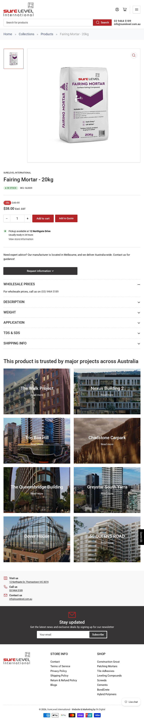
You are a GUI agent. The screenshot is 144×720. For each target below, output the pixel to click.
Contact (55, 661)
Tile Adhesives (105, 671)
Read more (37, 395)
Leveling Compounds (109, 675)
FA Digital (100, 709)
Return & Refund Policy (63, 680)
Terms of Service (60, 666)
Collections (26, 34)
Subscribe (98, 634)
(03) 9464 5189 (49, 291)
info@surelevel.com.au (20, 599)
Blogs (53, 685)
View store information (21, 239)
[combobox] (58, 22)
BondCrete (103, 689)
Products (47, 34)
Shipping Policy (59, 675)
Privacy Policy (58, 671)
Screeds (102, 680)
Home (8, 34)
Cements (102, 685)
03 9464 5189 (16, 590)
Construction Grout (108, 661)
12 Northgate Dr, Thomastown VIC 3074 (28, 582)
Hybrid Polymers (106, 694)
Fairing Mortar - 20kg (74, 34)
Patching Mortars (107, 666)
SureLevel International (17, 173)
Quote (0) (141, 537)
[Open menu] (136, 9)
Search (105, 22)
